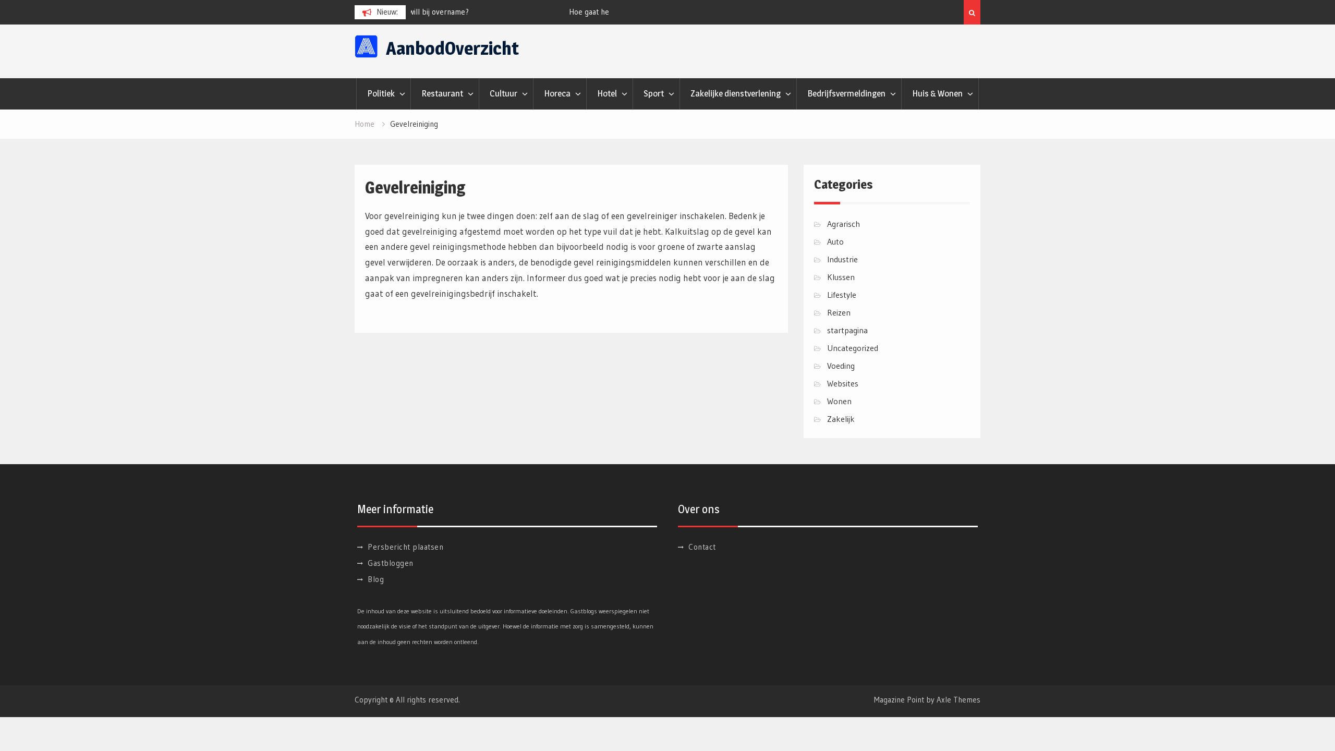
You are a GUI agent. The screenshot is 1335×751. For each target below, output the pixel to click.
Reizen (839, 312)
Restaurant (442, 93)
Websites (842, 383)
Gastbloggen (391, 563)
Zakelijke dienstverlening (735, 93)
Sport (654, 93)
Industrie (842, 259)
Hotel (607, 93)
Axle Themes (958, 700)
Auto (835, 241)
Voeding (841, 365)
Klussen (841, 277)
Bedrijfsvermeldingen (846, 93)
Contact (702, 547)
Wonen (839, 401)
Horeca (557, 93)
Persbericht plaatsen (405, 547)
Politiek (381, 93)
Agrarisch (843, 224)
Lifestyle (841, 294)
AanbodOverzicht (452, 48)
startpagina (847, 330)
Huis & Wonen (937, 93)
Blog (376, 579)
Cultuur (503, 93)
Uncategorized (852, 348)
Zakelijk (841, 419)
